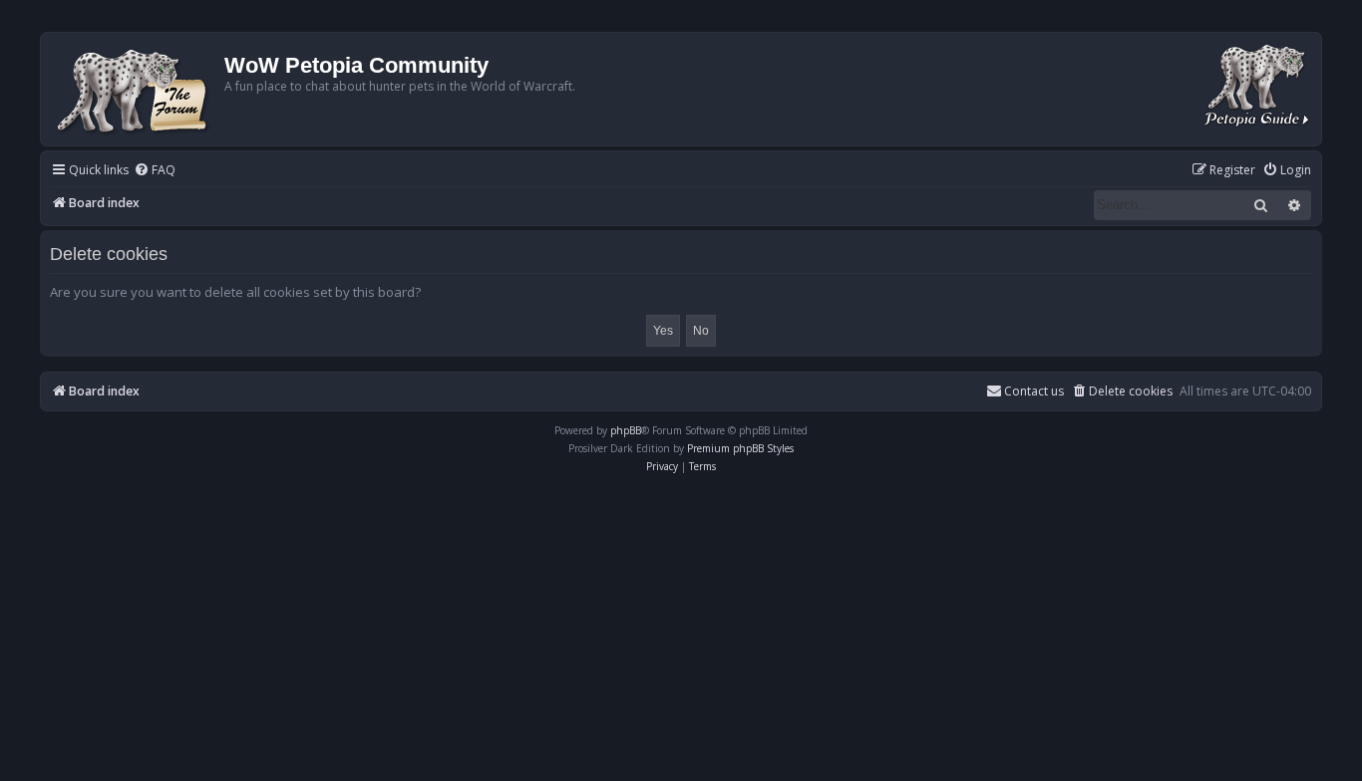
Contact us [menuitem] (1034, 391)
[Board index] (135, 89)
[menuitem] (154, 170)
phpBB (625, 430)
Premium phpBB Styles (740, 448)
